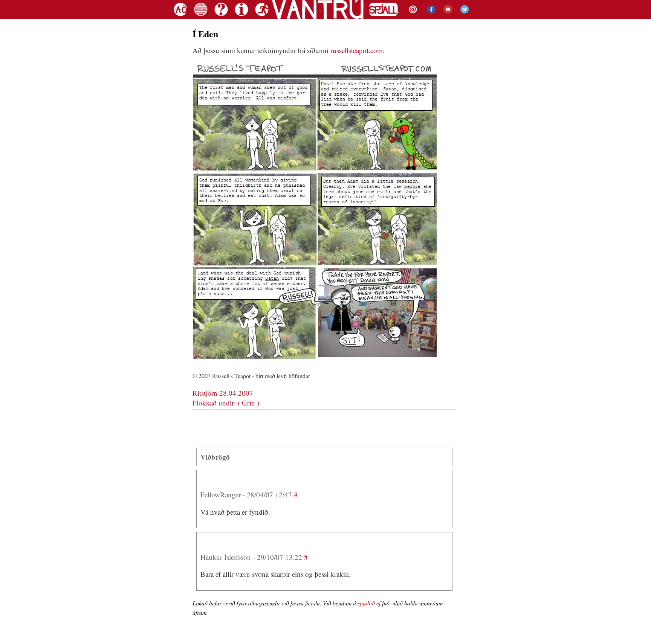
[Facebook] (429, 17)
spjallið (366, 603)
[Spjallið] (384, 17)
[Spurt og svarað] (221, 17)
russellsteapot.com (356, 50)
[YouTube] (446, 17)
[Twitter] (463, 17)
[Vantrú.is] (318, 17)
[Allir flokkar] (200, 17)
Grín (248, 402)
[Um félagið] (241, 17)
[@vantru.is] (411, 17)
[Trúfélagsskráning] (260, 17)
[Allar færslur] (180, 17)
